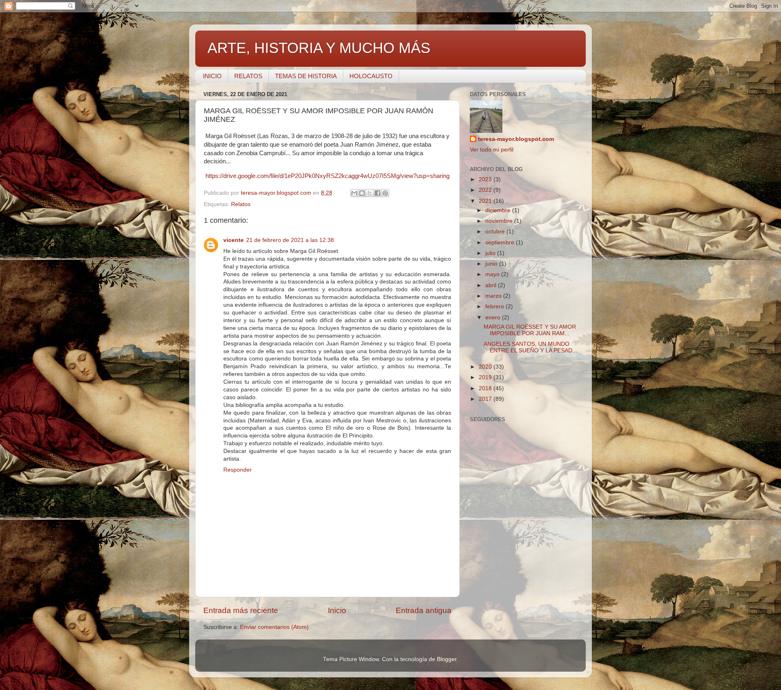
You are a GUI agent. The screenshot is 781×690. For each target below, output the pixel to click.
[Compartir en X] (370, 193)
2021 (486, 201)
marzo (494, 296)
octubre (495, 232)
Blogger (446, 659)
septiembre (500, 243)
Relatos (241, 204)
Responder (237, 470)
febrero (495, 306)
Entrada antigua (424, 610)
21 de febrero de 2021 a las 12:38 (290, 240)
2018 (486, 388)
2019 (486, 377)
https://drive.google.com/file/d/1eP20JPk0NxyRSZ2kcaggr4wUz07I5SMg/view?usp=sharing (327, 176)
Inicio (337, 610)
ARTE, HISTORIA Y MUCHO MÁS (318, 48)
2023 (486, 179)
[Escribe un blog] (362, 193)
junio (492, 264)
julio (491, 253)
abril (491, 285)
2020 (486, 367)
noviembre (499, 221)
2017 (486, 399)
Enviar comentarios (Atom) (274, 627)
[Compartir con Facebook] (377, 193)
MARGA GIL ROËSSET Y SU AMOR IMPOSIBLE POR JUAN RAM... (530, 330)
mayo (493, 274)
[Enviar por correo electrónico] (354, 193)
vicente (233, 240)
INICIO (212, 76)
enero (493, 317)
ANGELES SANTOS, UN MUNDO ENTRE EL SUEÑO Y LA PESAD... (530, 347)
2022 (486, 190)
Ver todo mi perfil (491, 150)
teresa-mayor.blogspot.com (516, 139)
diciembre (498, 210)
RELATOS (248, 76)
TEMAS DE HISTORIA (306, 76)
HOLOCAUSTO (371, 76)
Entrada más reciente (240, 610)
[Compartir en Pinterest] (385, 193)
